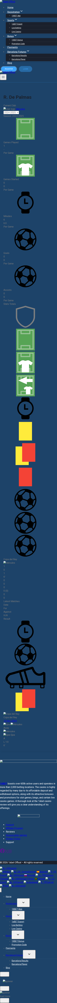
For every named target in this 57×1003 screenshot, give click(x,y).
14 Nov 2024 (10, 721)
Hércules (20, 109)
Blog (9, 63)
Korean (20, 875)
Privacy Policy (13, 838)
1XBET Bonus (17, 40)
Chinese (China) (26, 878)
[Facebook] (2, 852)
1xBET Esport (17, 24)
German (32, 871)
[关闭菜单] (1, 890)
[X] (6, 852)
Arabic (7, 871)
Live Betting (16, 28)
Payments (12, 47)
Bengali (41, 878)
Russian (31, 875)
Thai (6, 885)
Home (10, 7)
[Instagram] (10, 852)
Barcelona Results (19, 56)
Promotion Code (18, 44)
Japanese (33, 882)
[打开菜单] (3, 77)
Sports (9, 916)
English (13, 868)
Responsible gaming (16, 835)
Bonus (9, 935)
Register (9, 69)
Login (25, 69)
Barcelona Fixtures (14, 955)
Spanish (43, 871)
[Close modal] (4, 974)
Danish (20, 882)
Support (10, 824)
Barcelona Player (18, 59)
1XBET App (16, 16)
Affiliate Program (14, 828)
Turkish (50, 882)
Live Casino (16, 32)
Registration (11, 903)
